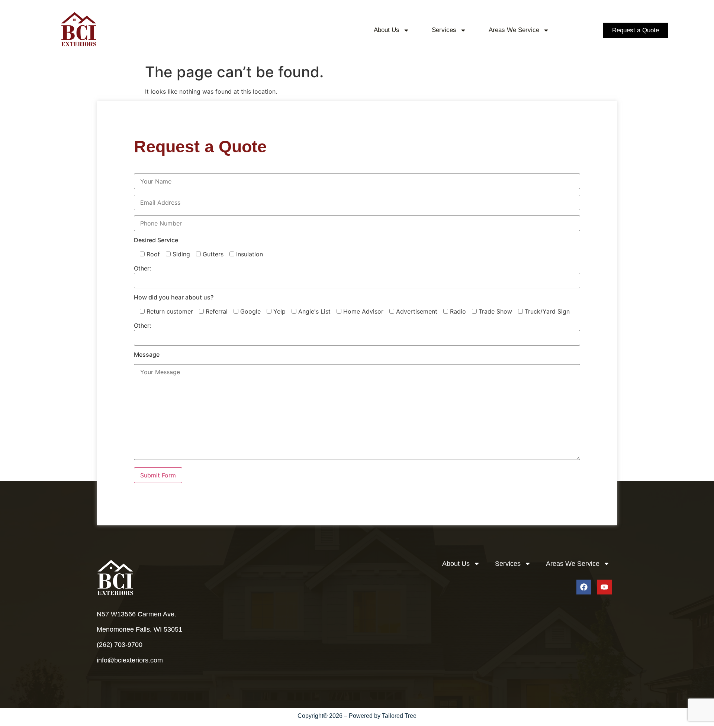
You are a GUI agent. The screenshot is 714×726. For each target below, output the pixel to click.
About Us (386, 29)
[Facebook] (583, 587)
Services (444, 29)
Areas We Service (514, 29)
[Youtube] (604, 587)
